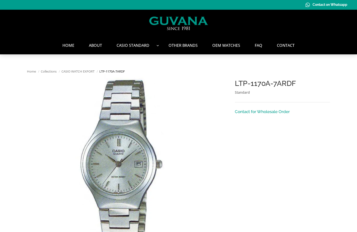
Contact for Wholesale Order (262, 111)
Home (31, 71)
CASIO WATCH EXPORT (77, 71)
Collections (49, 71)
